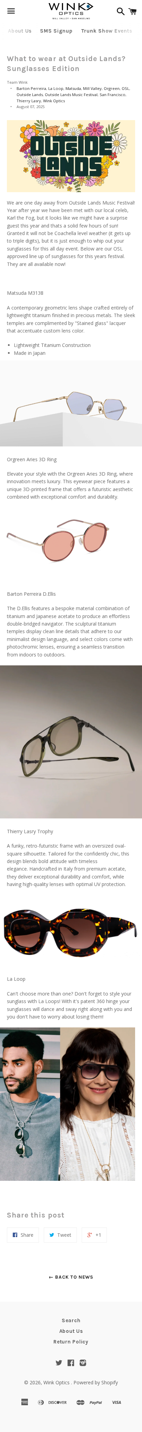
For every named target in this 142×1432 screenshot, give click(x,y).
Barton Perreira (31, 88)
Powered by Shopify (95, 1382)
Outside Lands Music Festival (71, 94)
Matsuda (73, 88)
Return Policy (71, 1342)
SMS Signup (56, 31)
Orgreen (112, 88)
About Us (20, 31)
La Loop (55, 88)
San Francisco (112, 94)
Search (71, 1320)
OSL (125, 88)
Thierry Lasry (29, 100)
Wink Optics (54, 100)
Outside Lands (30, 94)
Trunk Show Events (106, 31)
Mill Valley (92, 88)
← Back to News (71, 1277)
